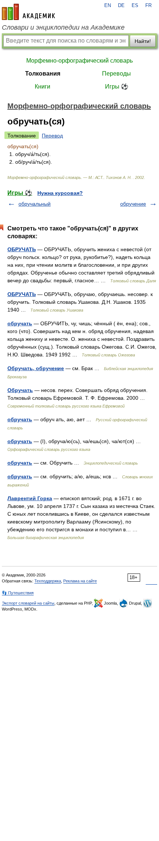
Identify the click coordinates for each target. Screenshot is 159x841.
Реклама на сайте (80, 581)
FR (148, 5)
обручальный (34, 204)
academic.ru (28, 12)
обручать (19, 323)
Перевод (52, 136)
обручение (133, 204)
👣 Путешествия (18, 593)
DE (121, 5)
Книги (42, 86)
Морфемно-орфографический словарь (79, 60)
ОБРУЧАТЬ (21, 249)
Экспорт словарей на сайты (28, 603)
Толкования (42, 73)
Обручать (20, 390)
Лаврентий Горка (29, 498)
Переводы (116, 73)
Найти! (143, 41)
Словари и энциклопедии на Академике (63, 27)
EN (107, 5)
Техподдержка (47, 581)
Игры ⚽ (116, 86)
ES (135, 5)
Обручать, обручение (35, 368)
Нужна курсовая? (60, 193)
